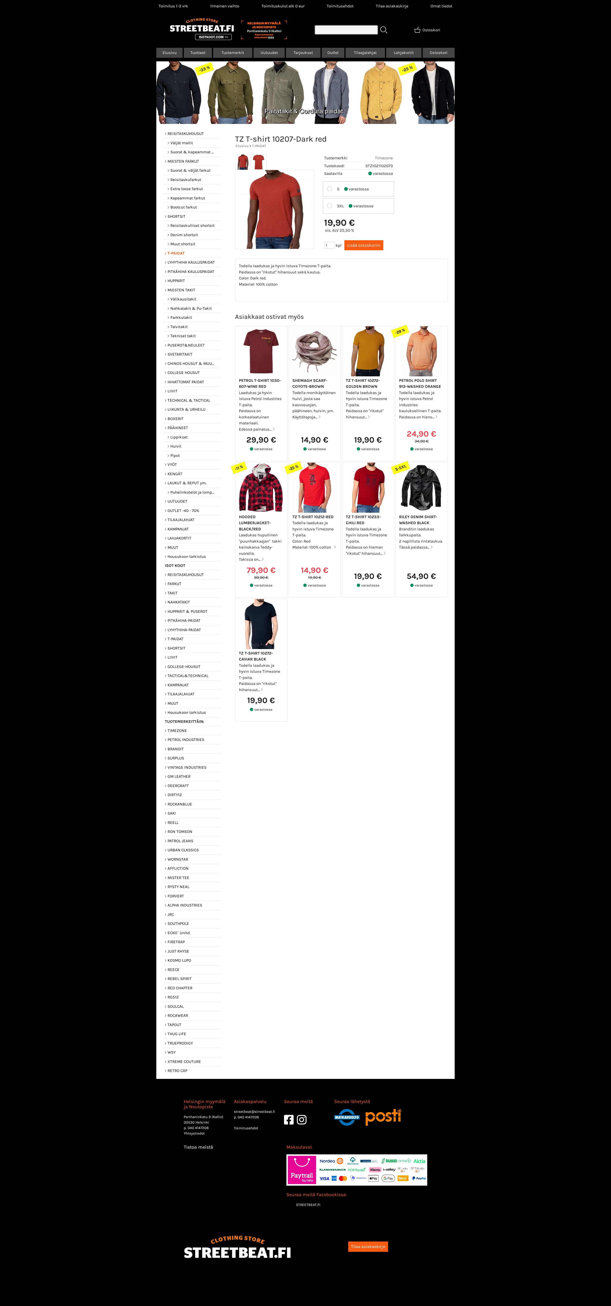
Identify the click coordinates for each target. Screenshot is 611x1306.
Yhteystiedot (194, 1133)
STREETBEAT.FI (308, 1205)
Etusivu (170, 52)
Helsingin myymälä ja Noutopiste (205, 1104)
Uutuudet (269, 52)
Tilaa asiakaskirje (392, 6)
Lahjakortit (404, 52)
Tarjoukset (303, 52)
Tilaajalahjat (365, 52)
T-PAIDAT (259, 146)
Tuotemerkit (232, 52)
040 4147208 (198, 1128)
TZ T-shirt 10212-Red (313, 516)
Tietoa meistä (198, 1147)
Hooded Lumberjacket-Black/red (255, 522)
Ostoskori (439, 52)
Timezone (384, 157)
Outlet (333, 52)
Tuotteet (197, 52)
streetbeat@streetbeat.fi (254, 1111)
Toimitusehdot (340, 6)
